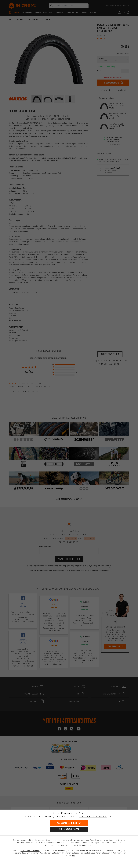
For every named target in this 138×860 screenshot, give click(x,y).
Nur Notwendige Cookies (69, 829)
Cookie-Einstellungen (93, 816)
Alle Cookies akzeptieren (67, 822)
